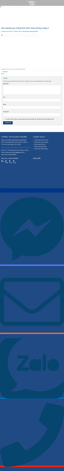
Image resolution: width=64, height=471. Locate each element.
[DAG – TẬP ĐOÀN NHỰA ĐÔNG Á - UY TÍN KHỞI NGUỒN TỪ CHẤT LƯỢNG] (32, 3)
